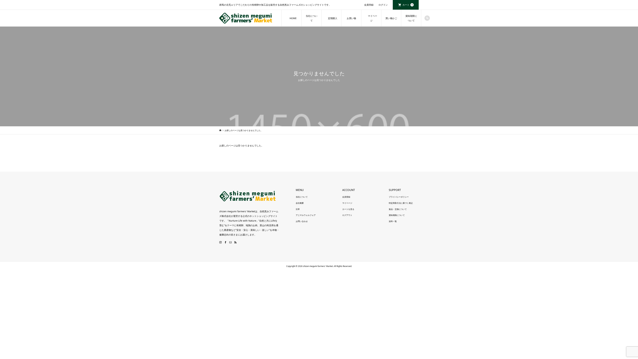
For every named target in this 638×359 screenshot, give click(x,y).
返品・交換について (398, 209)
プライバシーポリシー (399, 196)
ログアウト (347, 215)
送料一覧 (393, 221)
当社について (311, 18)
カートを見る (348, 209)
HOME (293, 18)
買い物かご (391, 18)
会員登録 (368, 4)
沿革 (298, 209)
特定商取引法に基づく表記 (401, 203)
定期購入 (333, 18)
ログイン (383, 4)
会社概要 (300, 203)
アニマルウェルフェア (306, 215)
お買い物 (351, 18)
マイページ (371, 18)
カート (407, 4)
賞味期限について (411, 18)
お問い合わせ (302, 221)
